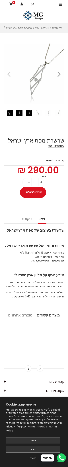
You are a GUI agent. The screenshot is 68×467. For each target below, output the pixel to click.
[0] (11, 4)
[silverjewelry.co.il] (34, 16)
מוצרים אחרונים (20, 315)
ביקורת (27, 218)
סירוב (33, 449)
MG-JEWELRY (56, 146)
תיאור (42, 218)
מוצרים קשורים (48, 315)
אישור (33, 440)
